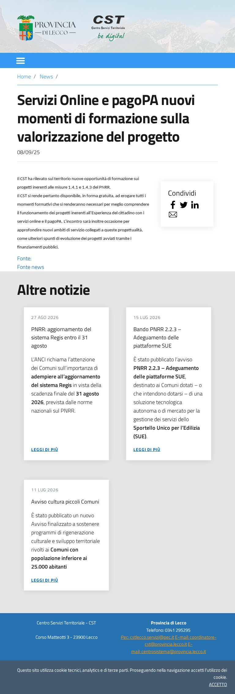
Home (24, 76)
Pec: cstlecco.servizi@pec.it (147, 637)
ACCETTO (218, 684)
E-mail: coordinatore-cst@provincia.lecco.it (181, 641)
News (46, 76)
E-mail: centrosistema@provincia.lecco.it (168, 648)
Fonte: (30, 262)
